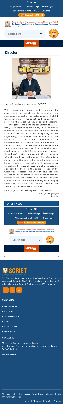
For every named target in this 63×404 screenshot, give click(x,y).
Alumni (7, 321)
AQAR (47, 401)
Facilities (8, 311)
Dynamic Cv (9, 331)
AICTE (36, 10)
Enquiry (57, 401)
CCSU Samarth (11, 326)
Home (26, 401)
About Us (37, 401)
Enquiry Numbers (17, 6)
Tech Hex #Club (11, 316)
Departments (10, 306)
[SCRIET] (31, 24)
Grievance (46, 10)
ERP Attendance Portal (22, 10)
